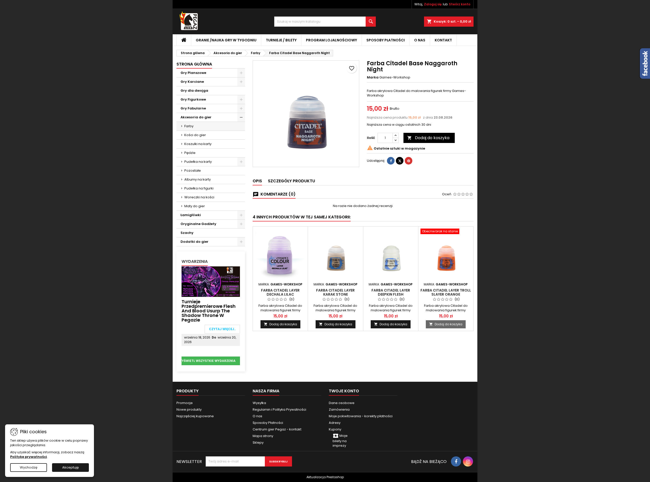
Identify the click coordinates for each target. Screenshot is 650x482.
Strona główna (194, 64)
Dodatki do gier (194, 241)
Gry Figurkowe (193, 99)
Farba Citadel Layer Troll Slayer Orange (445, 292)
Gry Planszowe (193, 72)
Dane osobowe (341, 402)
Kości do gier (195, 135)
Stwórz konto (459, 4)
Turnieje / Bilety (281, 40)
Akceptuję (70, 467)
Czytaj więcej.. (222, 329)
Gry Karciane (192, 81)
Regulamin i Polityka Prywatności (279, 409)
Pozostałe (192, 170)
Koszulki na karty (198, 143)
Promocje (184, 402)
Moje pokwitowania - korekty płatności (361, 416)
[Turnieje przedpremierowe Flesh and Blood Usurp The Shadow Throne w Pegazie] (211, 281)
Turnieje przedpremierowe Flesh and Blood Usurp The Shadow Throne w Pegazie (209, 310)
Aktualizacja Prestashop (325, 477)
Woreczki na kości (199, 197)
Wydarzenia (195, 261)
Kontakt (443, 40)
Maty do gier (194, 206)
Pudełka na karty (198, 161)
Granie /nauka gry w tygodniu (226, 40)
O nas (419, 40)
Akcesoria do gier (196, 117)
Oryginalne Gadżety (198, 223)
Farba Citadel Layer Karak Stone (335, 292)
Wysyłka (259, 402)
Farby (188, 126)
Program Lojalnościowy (331, 40)
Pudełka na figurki (199, 188)
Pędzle (190, 152)
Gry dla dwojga (194, 90)
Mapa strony (263, 435)
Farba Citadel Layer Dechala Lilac (280, 292)
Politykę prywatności (28, 456)
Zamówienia (339, 409)
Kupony (335, 429)
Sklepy (258, 442)
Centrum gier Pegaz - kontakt (277, 429)
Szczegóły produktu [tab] (291, 181)
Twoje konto (344, 391)
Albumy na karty (197, 179)
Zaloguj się (433, 4)
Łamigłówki (191, 215)
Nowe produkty (189, 409)
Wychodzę (28, 467)
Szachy (187, 232)
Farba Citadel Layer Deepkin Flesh (390, 292)
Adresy (334, 422)
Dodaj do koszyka (428, 138)
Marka (373, 77)
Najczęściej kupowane (195, 416)
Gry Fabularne (193, 108)
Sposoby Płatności (385, 40)
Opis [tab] (257, 181)
